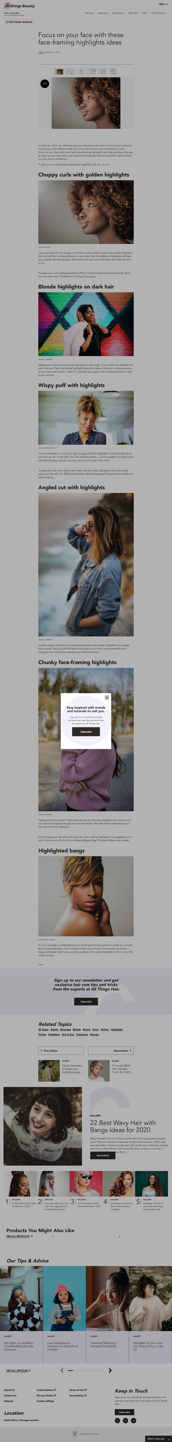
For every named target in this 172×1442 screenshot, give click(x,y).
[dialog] (86, 721)
